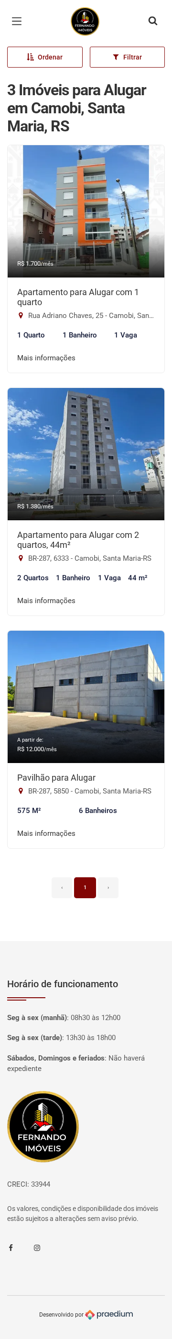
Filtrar (132, 57)
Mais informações (46, 358)
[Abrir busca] (152, 21)
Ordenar (50, 57)
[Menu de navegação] (19, 21)
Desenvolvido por (62, 1314)
